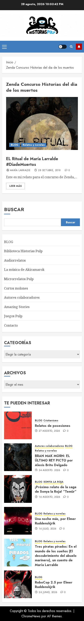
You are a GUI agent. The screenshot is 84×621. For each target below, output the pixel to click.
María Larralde (20, 170)
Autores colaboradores (22, 297)
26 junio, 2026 (48, 592)
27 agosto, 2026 (49, 431)
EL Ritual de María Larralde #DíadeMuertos (32, 161)
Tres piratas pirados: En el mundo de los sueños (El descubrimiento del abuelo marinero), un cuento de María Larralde (55, 555)
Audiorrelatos (15, 260)
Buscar (14, 209)
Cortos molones (16, 288)
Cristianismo (50, 420)
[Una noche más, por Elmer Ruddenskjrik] (18, 521)
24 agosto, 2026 (49, 470)
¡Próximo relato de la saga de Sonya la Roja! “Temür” (55, 489)
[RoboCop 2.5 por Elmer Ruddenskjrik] (18, 584)
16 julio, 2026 (47, 529)
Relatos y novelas (34, 145)
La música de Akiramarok (24, 269)
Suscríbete (79, 47)
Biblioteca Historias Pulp (23, 251)
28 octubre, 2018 (49, 170)
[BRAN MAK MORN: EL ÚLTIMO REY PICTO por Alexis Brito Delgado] (18, 457)
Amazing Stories (17, 307)
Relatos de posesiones (52, 425)
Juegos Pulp (13, 316)
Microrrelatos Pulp (19, 279)
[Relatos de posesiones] (18, 425)
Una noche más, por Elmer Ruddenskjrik (55, 521)
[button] (4, 46)
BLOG (14, 145)
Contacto (11, 325)
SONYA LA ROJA (53, 482)
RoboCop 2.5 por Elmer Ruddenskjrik (53, 584)
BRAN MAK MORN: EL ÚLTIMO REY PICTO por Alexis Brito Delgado (54, 460)
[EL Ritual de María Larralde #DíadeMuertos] (42, 123)
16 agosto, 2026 (49, 497)
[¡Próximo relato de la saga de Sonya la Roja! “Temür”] (18, 489)
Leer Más (15, 186)
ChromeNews (30, 616)
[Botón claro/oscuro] (63, 47)
